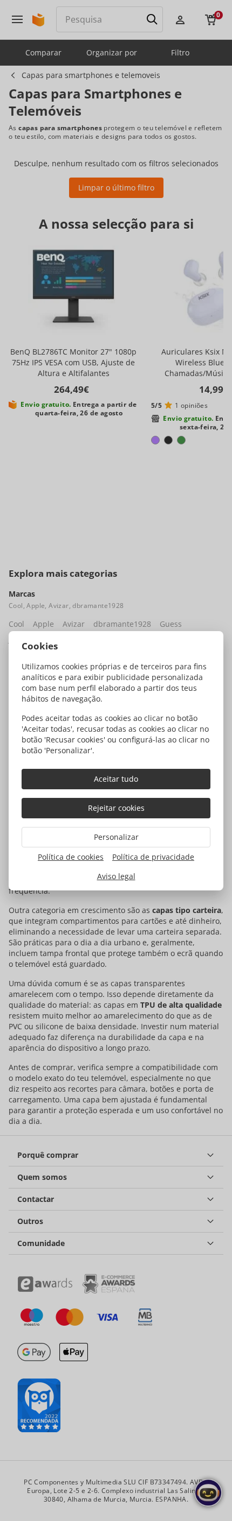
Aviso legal (116, 876)
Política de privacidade (153, 857)
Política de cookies (71, 857)
